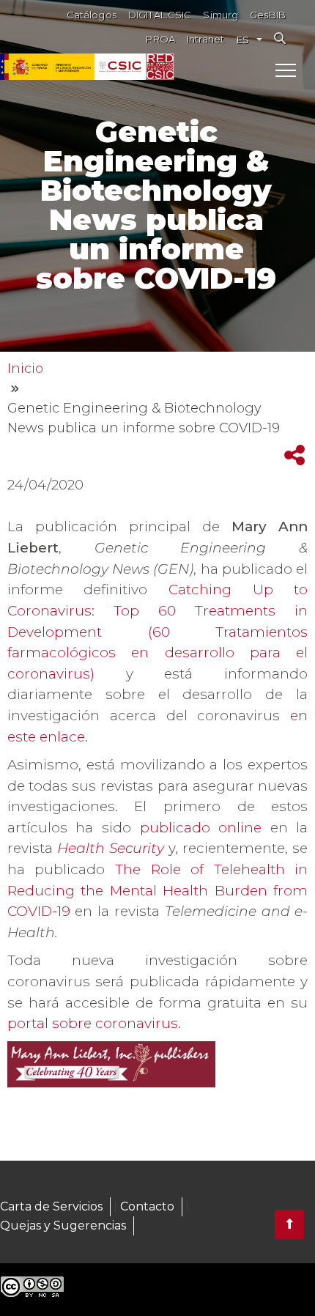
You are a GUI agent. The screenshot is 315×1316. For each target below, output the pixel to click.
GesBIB (268, 15)
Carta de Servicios (51, 1206)
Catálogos (91, 15)
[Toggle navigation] (285, 69)
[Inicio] (160, 66)
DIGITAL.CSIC (160, 15)
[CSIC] (73, 66)
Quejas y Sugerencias (63, 1225)
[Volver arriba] (289, 1224)
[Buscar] (280, 38)
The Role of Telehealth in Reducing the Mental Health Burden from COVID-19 (157, 890)
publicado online (201, 827)
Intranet (205, 39)
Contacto (147, 1206)
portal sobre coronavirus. (94, 1023)
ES (242, 39)
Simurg (220, 15)
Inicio (25, 369)
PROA (160, 39)
